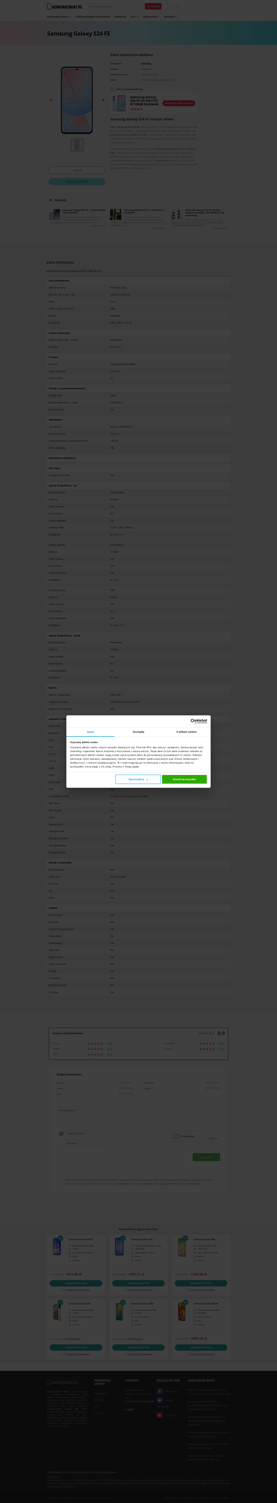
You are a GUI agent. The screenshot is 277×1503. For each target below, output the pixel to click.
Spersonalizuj (136, 779)
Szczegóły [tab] (138, 731)
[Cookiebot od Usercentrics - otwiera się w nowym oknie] (193, 721)
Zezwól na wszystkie (184, 779)
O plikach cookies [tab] (186, 731)
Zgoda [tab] (90, 731)
